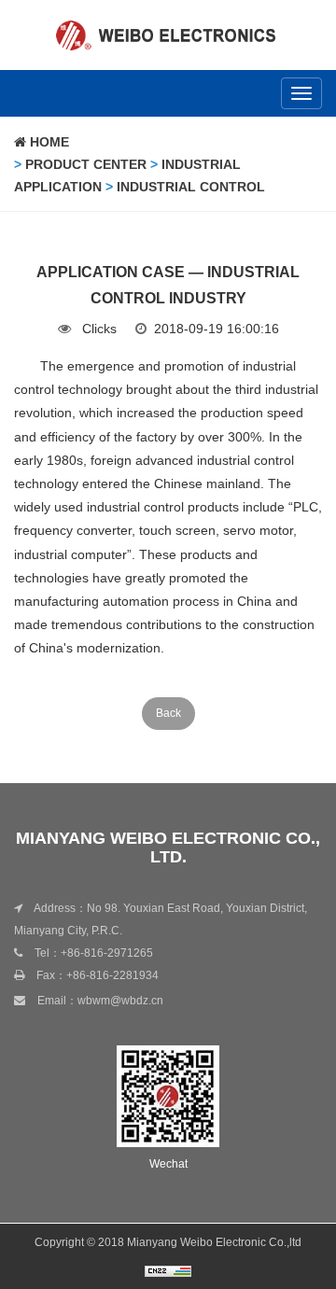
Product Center (86, 164)
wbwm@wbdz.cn (120, 1000)
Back (168, 713)
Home (47, 141)
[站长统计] (168, 1270)
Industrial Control (191, 186)
